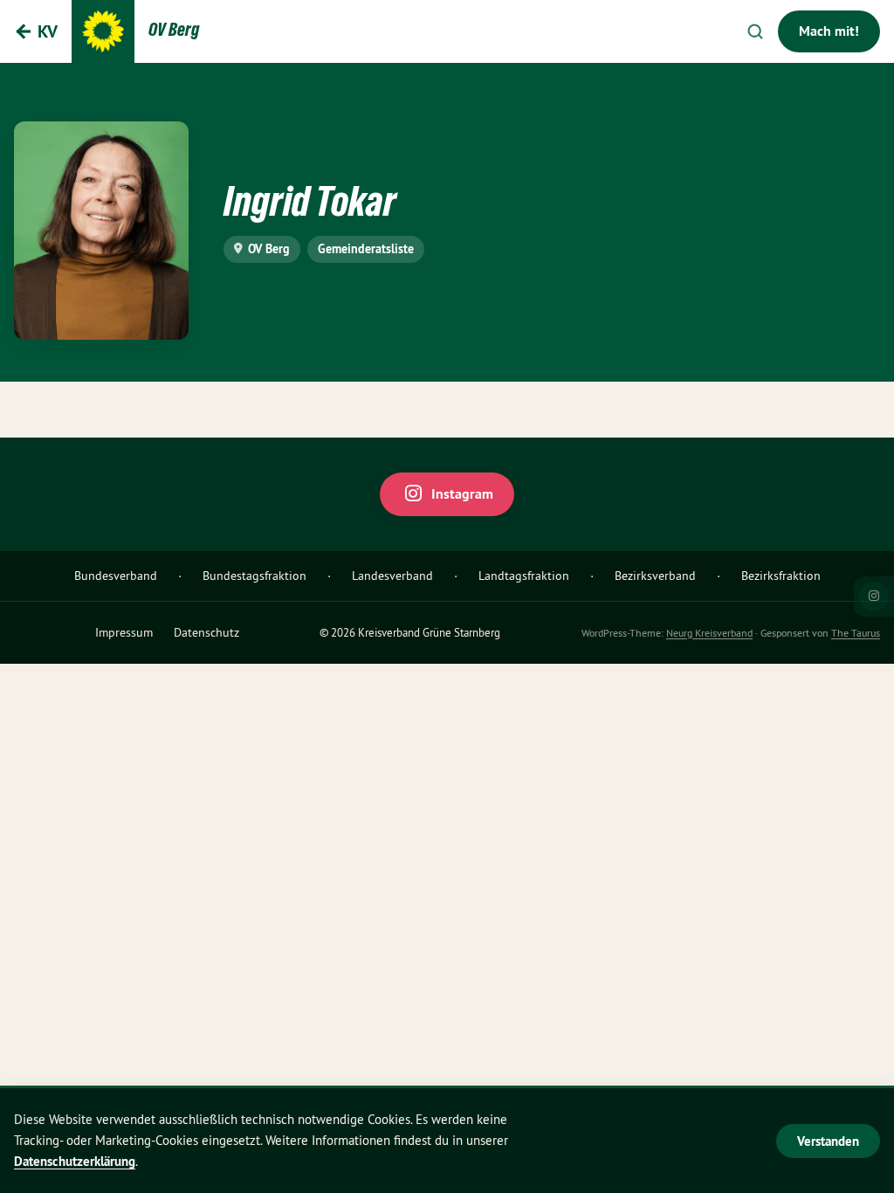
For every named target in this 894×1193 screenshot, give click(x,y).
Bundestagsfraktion (254, 575)
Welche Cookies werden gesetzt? (651, 1139)
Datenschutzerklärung (74, 1161)
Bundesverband (115, 575)
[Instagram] (874, 596)
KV (48, 31)
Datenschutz (206, 632)
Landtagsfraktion (523, 575)
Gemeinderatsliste (366, 249)
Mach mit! (829, 31)
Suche (755, 31)
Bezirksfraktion (781, 575)
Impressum (124, 632)
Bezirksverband (655, 575)
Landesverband (392, 575)
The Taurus (855, 632)
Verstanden (828, 1141)
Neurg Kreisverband (709, 632)
